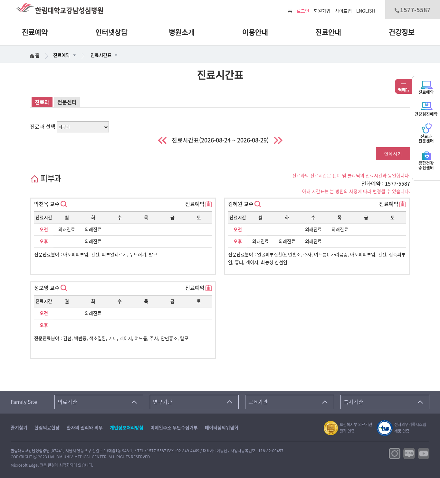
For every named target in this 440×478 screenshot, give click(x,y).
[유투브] (423, 452)
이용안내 (255, 32)
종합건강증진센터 (426, 165)
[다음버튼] (278, 140)
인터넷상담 (111, 32)
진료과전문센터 (426, 138)
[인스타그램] (394, 452)
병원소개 (182, 32)
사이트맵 (343, 11)
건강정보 (402, 32)
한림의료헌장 (47, 427)
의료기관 (67, 402)
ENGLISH (365, 11)
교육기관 (258, 402)
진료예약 (35, 32)
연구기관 (162, 402)
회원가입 (322, 11)
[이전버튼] (162, 140)
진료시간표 (101, 55)
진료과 (42, 102)
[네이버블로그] (409, 452)
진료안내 (328, 32)
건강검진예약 (426, 114)
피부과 (49, 178)
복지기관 (353, 402)
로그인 (303, 11)
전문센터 (67, 102)
